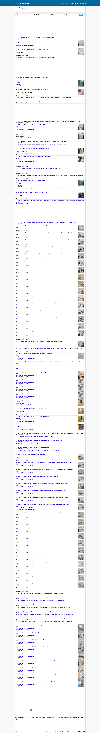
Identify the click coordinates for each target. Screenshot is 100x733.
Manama (56, 97)
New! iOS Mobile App (80, 731)
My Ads (76, 3)
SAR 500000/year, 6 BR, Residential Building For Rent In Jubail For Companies (32, 607)
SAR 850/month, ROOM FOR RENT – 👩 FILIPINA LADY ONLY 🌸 (29, 57)
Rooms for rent (50, 57)
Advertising (55, 731)
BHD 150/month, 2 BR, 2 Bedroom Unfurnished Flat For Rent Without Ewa (31, 408)
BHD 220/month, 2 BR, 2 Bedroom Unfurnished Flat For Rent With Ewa (30, 424)
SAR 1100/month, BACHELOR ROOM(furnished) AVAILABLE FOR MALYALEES (32, 89)
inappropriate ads (29, 717)
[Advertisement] (50, 24)
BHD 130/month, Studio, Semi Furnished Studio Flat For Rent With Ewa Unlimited (32, 148)
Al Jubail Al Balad (19, 91)
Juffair (17, 227)
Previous (18, 709)
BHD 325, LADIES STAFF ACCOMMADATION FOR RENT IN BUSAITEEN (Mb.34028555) (33, 144)
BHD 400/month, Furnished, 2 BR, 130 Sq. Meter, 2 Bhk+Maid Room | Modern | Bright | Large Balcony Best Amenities (40, 533)
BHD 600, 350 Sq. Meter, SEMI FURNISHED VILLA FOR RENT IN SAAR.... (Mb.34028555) (34, 168)
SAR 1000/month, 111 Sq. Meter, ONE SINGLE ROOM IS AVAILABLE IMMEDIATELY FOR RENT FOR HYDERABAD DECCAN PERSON (42, 175)
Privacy (63, 731)
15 (47, 709)
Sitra (40, 37)
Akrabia (44, 57)
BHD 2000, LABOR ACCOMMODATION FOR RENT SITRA (27, 37)
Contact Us (72, 3)
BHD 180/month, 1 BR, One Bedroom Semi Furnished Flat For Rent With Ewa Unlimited (34, 353)
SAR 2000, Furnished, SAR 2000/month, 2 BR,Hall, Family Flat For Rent (30, 454)
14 (44, 709)
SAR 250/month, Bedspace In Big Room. (24, 447)
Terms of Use (60, 731)
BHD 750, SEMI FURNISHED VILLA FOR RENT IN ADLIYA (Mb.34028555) (30, 33)
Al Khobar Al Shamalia (35, 77)
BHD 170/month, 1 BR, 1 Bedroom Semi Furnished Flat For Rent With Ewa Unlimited (33, 416)
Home (63, 3)
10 (33, 709)
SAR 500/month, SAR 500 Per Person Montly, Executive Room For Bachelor (31, 192)
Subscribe (67, 3)
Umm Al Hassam (51, 433)
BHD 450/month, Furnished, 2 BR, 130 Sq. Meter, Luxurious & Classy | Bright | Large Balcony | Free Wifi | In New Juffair (40, 260)
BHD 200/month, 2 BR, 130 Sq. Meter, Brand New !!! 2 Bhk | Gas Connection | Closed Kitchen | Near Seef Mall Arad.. (39, 379)
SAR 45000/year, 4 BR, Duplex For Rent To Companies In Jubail (29, 593)
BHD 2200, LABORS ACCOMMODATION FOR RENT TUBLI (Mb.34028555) (31, 101)
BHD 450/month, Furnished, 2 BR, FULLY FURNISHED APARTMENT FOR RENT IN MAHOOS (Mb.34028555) (38, 200)
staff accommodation (50, 37)
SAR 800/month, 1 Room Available (23, 77)
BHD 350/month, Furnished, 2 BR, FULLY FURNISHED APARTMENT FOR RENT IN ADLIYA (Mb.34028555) (37, 366)
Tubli (47, 101)
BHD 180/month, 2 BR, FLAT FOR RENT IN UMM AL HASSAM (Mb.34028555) (31, 433)
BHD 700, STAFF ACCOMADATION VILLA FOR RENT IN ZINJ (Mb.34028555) (31, 440)
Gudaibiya (18, 42)
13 (41, 709)
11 (36, 709)
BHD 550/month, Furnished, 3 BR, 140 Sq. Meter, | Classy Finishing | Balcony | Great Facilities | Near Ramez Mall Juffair (40, 646)
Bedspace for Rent (19, 197)
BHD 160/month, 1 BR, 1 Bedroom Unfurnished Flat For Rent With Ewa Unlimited (32, 49)
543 (54, 709)
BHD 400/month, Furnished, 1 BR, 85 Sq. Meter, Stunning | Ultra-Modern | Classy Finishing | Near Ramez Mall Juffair (40, 653)
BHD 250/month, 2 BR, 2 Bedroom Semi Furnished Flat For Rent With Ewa (31, 124)
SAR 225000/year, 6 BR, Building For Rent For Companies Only (29, 590)
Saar (54, 168)
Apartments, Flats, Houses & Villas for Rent (25, 45)
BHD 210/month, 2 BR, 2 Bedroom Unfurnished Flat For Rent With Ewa (30, 133)
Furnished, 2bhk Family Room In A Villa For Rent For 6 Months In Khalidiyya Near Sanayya (34, 450)
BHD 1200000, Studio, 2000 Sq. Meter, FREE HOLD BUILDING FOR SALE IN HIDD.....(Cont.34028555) (36, 621)
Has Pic (18, 12)
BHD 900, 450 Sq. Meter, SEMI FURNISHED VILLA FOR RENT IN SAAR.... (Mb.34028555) (34, 171)
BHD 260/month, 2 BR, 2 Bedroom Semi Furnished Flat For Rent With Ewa (31, 40)
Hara (71, 175)
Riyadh (23, 338)
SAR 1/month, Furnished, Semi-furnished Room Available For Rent (30, 188)
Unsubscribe (51, 731)
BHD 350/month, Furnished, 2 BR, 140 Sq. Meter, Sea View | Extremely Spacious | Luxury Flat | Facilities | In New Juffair (40, 267)
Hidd (59, 614)
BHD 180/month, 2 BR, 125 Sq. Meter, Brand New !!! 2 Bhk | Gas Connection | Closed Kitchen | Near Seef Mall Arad (39, 386)
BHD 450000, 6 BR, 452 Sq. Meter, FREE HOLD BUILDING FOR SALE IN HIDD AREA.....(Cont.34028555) (37, 614)
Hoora (17, 126)
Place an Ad (82, 3)
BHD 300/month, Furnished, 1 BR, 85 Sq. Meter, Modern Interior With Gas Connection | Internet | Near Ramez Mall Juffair (41, 526)
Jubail (43, 590)
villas (54, 33)
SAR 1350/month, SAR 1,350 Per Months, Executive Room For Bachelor (30, 180)
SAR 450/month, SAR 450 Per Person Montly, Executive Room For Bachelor (31, 81)
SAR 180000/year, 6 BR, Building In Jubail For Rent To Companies (29, 597)
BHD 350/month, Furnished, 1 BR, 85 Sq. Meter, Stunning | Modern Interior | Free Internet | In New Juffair (37, 476)
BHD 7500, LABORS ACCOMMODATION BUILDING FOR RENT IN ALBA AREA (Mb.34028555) (35, 97)
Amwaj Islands (63, 348)
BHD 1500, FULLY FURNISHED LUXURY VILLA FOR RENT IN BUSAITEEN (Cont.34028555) (34, 164)
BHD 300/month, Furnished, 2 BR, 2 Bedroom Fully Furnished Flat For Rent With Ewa (33, 156)
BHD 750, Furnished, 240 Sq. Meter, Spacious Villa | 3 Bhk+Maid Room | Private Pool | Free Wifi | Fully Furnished (39, 341)
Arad (17, 373)
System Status (67, 731)
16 (49, 709)
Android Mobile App (73, 731)
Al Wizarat (18, 82)
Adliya (47, 33)
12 (39, 709)
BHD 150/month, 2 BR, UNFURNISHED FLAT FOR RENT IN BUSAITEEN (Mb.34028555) (33, 121)
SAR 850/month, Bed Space (21, 443)
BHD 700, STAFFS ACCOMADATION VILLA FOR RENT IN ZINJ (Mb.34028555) (32, 436)
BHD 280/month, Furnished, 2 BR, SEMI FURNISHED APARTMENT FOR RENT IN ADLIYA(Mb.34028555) (37, 361)
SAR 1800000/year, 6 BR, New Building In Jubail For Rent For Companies (31, 611)
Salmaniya (18, 158)
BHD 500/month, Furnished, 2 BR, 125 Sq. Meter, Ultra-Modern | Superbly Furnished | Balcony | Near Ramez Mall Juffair (40, 639)
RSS (84, 731)
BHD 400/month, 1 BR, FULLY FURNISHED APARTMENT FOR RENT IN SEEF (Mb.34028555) (34, 222)
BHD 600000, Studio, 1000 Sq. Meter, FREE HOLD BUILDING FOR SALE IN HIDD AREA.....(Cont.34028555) (37, 618)
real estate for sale (68, 614)
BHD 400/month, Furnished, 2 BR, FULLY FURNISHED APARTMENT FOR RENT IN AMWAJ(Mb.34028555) (37, 348)
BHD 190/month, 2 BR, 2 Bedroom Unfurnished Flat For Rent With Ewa (30, 400)
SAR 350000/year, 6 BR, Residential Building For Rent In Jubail (29, 600)
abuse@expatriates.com (49, 717)
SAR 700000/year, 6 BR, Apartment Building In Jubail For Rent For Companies (32, 604)
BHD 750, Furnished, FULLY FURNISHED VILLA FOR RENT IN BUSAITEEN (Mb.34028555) (34, 141)
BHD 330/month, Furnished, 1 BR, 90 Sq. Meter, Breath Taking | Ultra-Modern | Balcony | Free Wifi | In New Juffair (39, 253)
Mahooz (17, 570)
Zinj (49, 436)
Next (57, 709)
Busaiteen (54, 121)
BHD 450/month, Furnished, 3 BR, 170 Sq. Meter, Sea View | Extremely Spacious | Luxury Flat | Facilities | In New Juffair (40, 274)
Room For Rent (19, 338)
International (21, 8)
